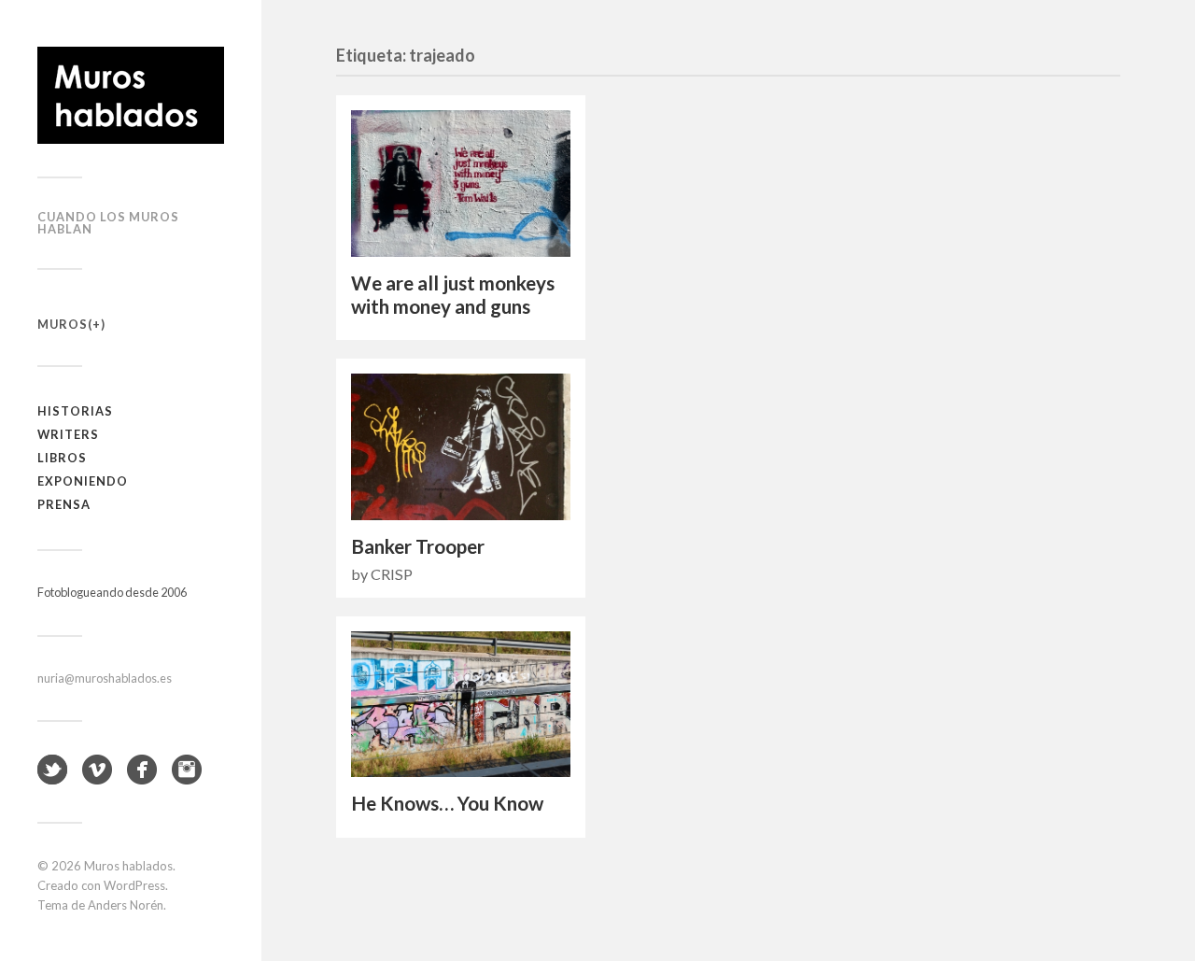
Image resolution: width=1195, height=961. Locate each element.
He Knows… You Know (447, 803)
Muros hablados (128, 865)
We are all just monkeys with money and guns (453, 295)
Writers (68, 434)
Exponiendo (82, 480)
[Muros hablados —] (130, 95)
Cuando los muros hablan (108, 222)
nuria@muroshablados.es (104, 678)
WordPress (134, 885)
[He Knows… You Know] (460, 704)
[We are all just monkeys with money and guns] (460, 183)
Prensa (64, 504)
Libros (62, 457)
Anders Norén (125, 904)
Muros (62, 324)
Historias (75, 410)
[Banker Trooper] (460, 447)
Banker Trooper (418, 546)
